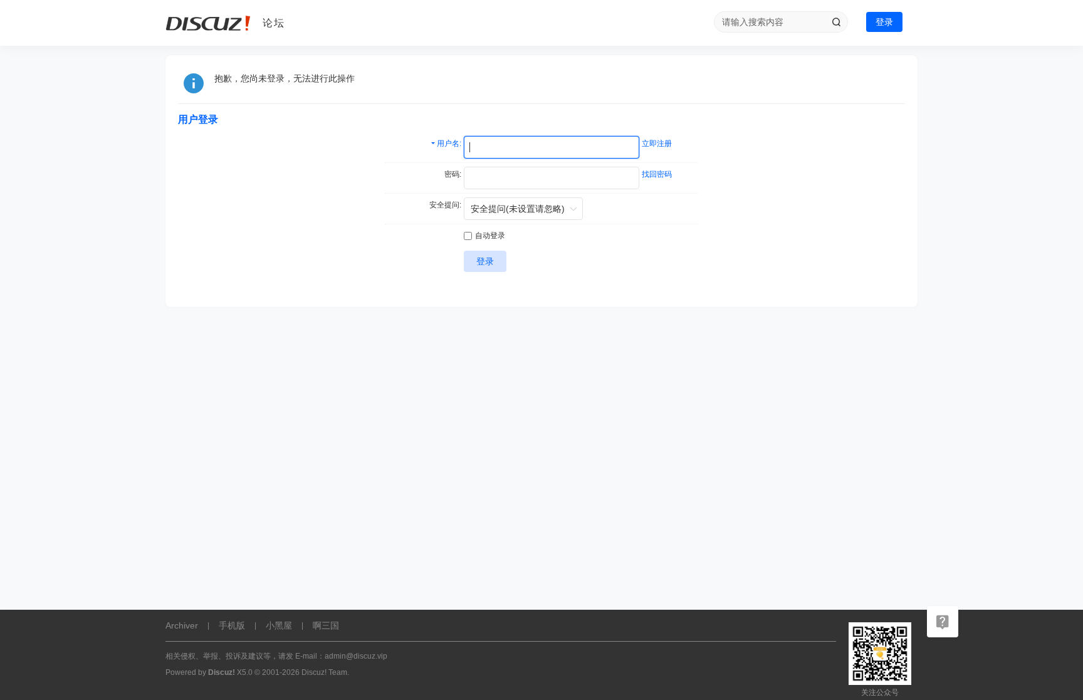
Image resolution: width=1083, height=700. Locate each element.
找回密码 (657, 174)
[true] (836, 22)
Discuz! (221, 672)
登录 (884, 22)
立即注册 (657, 143)
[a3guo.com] (209, 23)
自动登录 (490, 235)
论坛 (274, 23)
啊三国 (326, 625)
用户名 (448, 143)
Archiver (181, 625)
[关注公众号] (942, 621)
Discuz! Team (324, 672)
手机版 (232, 625)
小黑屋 (279, 625)
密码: (452, 174)
